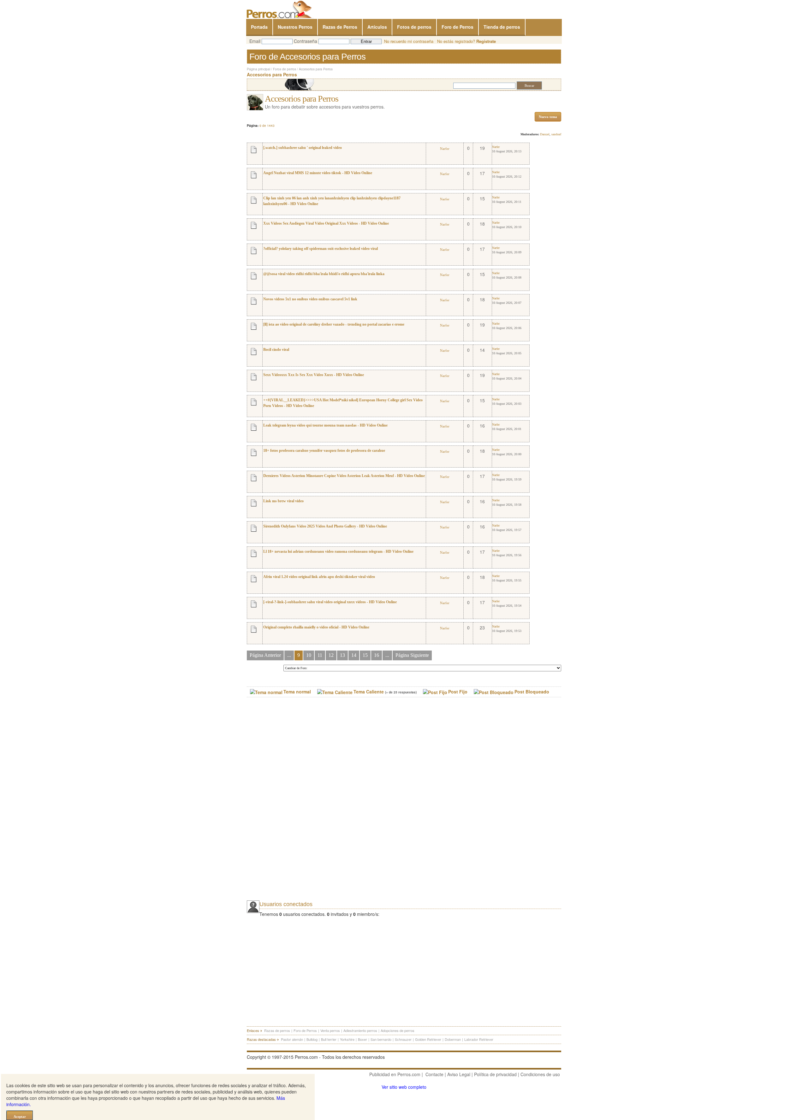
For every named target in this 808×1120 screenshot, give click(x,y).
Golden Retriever (428, 1039)
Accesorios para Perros (316, 69)
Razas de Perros (340, 27)
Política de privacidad (495, 1074)
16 (376, 655)
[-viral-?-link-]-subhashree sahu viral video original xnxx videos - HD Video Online (330, 602)
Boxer (362, 1039)
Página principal (258, 69)
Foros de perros (284, 69)
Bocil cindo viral (276, 349)
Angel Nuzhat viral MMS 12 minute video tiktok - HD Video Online (317, 173)
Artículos (377, 27)
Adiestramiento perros (360, 1030)
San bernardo (381, 1039)
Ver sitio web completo (404, 1087)
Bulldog (312, 1039)
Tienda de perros (502, 27)
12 (331, 655)
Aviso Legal (458, 1074)
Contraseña (305, 41)
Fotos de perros (414, 27)
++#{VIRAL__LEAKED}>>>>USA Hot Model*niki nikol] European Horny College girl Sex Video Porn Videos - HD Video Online (343, 403)
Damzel (545, 134)
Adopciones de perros (397, 1030)
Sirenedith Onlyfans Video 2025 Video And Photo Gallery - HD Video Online (325, 526)
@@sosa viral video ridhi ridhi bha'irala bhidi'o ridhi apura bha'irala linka (323, 274)
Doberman (453, 1039)
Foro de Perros (457, 27)
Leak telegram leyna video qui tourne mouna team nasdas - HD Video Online (325, 425)
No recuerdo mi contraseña (408, 41)
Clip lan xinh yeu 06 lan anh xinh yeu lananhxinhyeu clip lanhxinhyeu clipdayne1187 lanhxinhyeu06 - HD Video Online (332, 201)
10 (308, 655)
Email (254, 41)
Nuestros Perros (295, 27)
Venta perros (330, 1030)
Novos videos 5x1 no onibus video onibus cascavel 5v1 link (310, 299)
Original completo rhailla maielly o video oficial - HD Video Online (316, 627)
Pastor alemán (292, 1039)
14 (353, 655)
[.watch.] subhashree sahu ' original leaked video (302, 147)
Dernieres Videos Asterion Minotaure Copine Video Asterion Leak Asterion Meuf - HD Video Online (344, 476)
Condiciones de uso (540, 1074)
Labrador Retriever (478, 1039)
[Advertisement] (294, 804)
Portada (259, 27)
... (289, 655)
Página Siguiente (412, 655)
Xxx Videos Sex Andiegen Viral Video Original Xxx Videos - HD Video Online (326, 223)
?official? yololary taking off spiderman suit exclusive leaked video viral (320, 248)
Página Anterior (265, 655)
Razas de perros (277, 1030)
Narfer (444, 148)
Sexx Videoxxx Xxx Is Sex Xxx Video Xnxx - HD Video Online (313, 375)
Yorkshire (347, 1039)
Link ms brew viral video (283, 501)
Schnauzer (403, 1039)
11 (320, 655)
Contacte (434, 1074)
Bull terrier (328, 1039)
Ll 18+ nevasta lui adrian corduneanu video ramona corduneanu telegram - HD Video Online (338, 551)
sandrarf (556, 134)
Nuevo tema (548, 117)
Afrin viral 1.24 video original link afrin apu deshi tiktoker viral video (319, 577)
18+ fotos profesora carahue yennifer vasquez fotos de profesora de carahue (324, 450)
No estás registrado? (466, 41)
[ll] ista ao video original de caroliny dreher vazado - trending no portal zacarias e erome (333, 324)
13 (342, 655)
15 (365, 655)
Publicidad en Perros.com (394, 1074)
